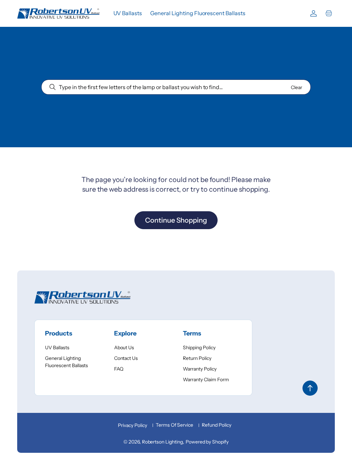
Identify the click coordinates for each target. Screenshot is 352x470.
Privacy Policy (132, 425)
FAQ (118, 369)
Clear (296, 87)
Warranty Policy (200, 369)
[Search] (52, 87)
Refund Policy (216, 425)
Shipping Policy (199, 347)
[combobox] (176, 87)
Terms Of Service (174, 425)
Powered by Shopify (207, 442)
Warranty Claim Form (206, 379)
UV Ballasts (57, 347)
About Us (124, 347)
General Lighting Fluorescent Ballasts (66, 361)
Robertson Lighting (162, 442)
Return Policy (197, 358)
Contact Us (126, 358)
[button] (328, 13)
